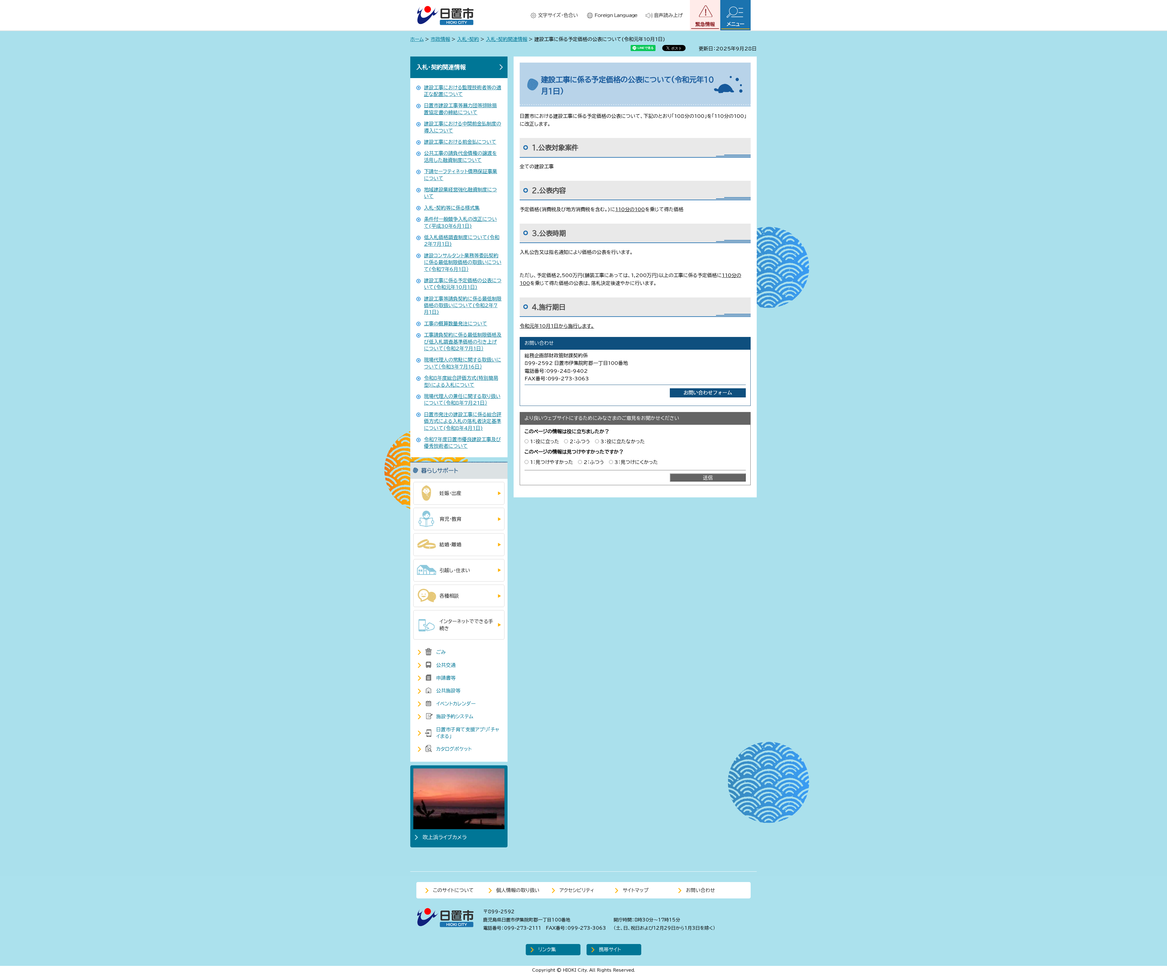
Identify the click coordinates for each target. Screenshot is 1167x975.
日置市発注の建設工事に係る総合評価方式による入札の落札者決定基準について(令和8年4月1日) (462, 421)
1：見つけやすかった (551, 462)
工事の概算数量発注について (455, 323)
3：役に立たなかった (623, 441)
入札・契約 (468, 39)
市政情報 (440, 39)
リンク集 (547, 949)
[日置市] (445, 15)
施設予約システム (454, 716)
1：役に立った (544, 441)
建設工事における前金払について (460, 141)
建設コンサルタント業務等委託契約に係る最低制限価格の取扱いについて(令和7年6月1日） (462, 262)
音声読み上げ (668, 15)
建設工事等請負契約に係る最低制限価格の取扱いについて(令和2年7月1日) (462, 305)
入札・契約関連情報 (506, 39)
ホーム (417, 39)
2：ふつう (580, 441)
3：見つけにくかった (636, 462)
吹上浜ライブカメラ (445, 837)
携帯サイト (610, 949)
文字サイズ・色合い (558, 15)
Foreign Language (615, 15)
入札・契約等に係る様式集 (452, 207)
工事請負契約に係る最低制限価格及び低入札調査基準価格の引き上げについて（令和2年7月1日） (462, 341)
